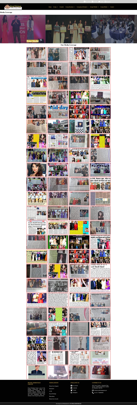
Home (50, 7)
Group (54, 7)
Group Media (103, 7)
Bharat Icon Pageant (53, 386)
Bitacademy (52, 396)
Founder (62, 7)
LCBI (50, 391)
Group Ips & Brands (82, 7)
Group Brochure (70, 7)
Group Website (93, 7)
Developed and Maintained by (68, 403)
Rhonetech (51, 388)
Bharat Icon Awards (53, 399)
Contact (112, 7)
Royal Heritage (52, 393)
